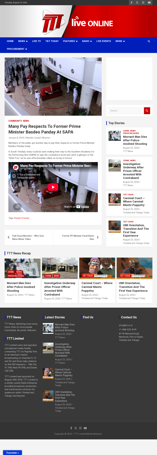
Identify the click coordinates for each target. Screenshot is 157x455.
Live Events (103, 41)
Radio (85, 41)
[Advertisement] (129, 79)
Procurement (15, 49)
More (119, 41)
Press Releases (131, 133)
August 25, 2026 (131, 148)
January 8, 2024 (16, 138)
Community (15, 121)
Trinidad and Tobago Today (136, 212)
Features (69, 41)
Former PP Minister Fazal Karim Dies (78, 237)
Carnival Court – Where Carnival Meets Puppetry (134, 201)
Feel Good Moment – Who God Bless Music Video (28, 237)
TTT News (128, 151)
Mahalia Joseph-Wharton (38, 138)
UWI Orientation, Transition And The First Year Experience (136, 230)
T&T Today (52, 41)
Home (10, 41)
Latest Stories (55, 317)
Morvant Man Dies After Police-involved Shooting (135, 140)
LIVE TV (36, 41)
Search (147, 110)
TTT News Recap (19, 253)
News (21, 41)
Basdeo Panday (21, 218)
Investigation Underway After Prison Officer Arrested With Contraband (133, 171)
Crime (126, 131)
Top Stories (116, 123)
